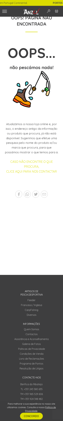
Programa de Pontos (31, 363)
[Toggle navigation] (10, 11)
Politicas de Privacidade (31, 348)
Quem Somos (31, 329)
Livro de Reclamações (31, 358)
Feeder (31, 300)
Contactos (32, 334)
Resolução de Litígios (31, 368)
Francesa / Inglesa (31, 305)
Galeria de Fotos (31, 343)
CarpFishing (31, 310)
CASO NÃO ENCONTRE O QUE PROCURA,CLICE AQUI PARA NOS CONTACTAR (31, 166)
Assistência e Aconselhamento (31, 339)
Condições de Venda (31, 353)
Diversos (31, 314)
